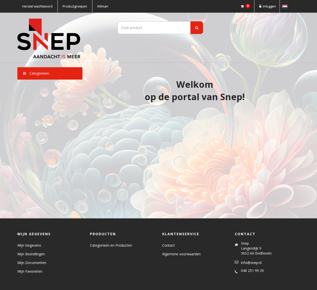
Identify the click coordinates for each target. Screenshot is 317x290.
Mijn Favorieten (29, 271)
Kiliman (102, 6)
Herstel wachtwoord (37, 6)
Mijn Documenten (31, 262)
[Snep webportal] (61, 37)
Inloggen (269, 6)
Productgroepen (75, 6)
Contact (168, 245)
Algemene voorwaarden (181, 254)
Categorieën (38, 73)
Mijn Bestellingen (31, 254)
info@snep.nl (251, 262)
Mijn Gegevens (29, 245)
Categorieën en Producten (111, 245)
